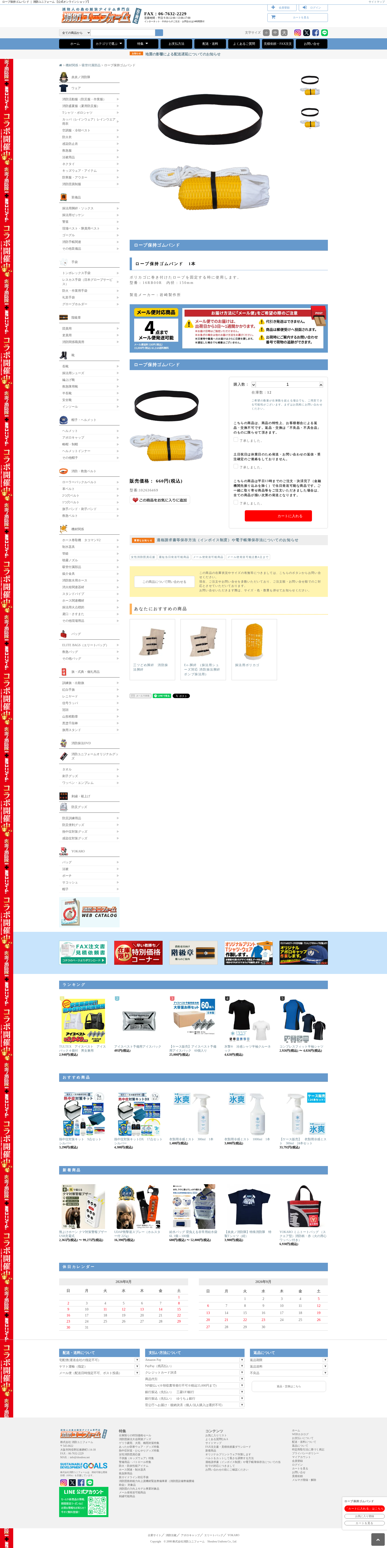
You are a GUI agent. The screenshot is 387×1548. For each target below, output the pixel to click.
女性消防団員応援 (143, 557)
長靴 (65, 366)
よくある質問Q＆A (216, 1439)
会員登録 (284, 7)
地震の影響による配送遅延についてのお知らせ (176, 54)
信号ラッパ (70, 703)
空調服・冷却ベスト (76, 130)
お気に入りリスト (216, 1435)
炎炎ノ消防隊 (80, 77)
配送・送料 (210, 43)
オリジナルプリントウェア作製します (228, 1454)
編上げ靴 (68, 380)
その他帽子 (70, 457)
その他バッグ (71, 658)
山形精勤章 (70, 716)
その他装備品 (71, 248)
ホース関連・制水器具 (132, 1469)
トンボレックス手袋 (76, 273)
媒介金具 (68, 573)
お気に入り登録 (364, 1516)
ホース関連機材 (73, 600)
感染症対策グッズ (74, 838)
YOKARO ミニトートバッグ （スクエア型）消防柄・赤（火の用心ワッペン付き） (303, 1236)
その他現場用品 (73, 620)
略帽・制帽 (70, 444)
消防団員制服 (71, 184)
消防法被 (171, 1535)
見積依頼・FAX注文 (278, 43)
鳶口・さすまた (73, 614)
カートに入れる (290, 516)
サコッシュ (70, 882)
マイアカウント (301, 1457)
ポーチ (67, 875)
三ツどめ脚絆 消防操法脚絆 (150, 667)
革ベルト (68, 489)
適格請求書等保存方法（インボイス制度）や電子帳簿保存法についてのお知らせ (216, 540)
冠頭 (65, 710)
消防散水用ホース (74, 580)
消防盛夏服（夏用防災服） (81, 106)
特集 (140, 43)
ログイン (315, 7)
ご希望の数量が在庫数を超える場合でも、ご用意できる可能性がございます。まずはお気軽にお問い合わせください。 (287, 404)
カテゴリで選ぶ (107, 43)
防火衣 (67, 137)
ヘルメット (70, 431)
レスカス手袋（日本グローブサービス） (87, 282)
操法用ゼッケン (73, 215)
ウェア (76, 88)
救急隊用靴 (70, 386)
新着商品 (210, 1450)
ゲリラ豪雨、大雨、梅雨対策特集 (139, 1443)
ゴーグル (68, 235)
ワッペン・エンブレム (78, 783)
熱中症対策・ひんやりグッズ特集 (139, 1450)
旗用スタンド (71, 730)
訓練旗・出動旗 (73, 683)
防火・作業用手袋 (74, 290)
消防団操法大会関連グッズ (135, 1439)
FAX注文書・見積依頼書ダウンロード (228, 1446)
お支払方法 (176, 43)
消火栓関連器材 (73, 587)
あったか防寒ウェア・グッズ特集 (139, 1446)
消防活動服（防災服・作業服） (84, 99)
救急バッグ (70, 652)
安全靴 (67, 400)
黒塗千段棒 (70, 723)
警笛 (65, 221)
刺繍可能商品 (127, 1496)
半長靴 (67, 393)
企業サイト (154, 1535)
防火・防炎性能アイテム (133, 1465)
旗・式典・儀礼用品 (85, 671)
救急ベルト (70, 515)
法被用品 (68, 157)
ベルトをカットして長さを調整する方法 (229, 1458)
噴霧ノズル (70, 560)
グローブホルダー (74, 304)
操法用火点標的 (73, 607)
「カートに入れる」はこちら (364, 1508)
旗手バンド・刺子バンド (79, 509)
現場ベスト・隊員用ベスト (81, 228)
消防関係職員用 (73, 342)
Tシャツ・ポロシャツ (77, 112)
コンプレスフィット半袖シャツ (301, 1046)
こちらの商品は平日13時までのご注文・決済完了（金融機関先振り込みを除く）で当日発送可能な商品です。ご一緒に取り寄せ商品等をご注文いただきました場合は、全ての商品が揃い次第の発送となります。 (277, 488)
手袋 (74, 262)
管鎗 (65, 553)
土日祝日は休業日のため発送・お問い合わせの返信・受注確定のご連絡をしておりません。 (277, 457)
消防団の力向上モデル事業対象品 (139, 1488)
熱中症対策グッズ (74, 831)
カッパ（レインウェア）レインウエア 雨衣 (89, 121)
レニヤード (70, 696)
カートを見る (301, 17)
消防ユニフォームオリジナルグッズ (94, 756)
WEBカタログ (300, 1434)
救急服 (67, 150)
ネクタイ (68, 164)
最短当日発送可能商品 (174, 557)
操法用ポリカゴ (247, 665)
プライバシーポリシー (305, 1453)
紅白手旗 (68, 689)
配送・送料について (304, 1441)
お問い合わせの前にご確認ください (226, 1469)
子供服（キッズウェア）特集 (136, 1458)
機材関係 (72, 65)
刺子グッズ (70, 776)
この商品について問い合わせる (164, 581)
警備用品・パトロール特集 (135, 1462)
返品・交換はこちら (289, 1386)
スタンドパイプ (73, 594)
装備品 (76, 197)
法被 (65, 869)
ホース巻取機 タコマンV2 (81, 540)
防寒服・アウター (74, 177)
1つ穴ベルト (71, 502)
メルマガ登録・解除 (304, 1480)
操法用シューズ (73, 373)
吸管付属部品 (91, 65)
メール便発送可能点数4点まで (248, 557)
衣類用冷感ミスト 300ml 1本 (191, 1139)
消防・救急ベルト (84, 471)
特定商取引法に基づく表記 (308, 1449)
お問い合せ (312, 43)
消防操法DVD (81, 743)
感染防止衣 (70, 144)
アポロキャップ (73, 437)
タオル (67, 769)
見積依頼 (297, 1476)
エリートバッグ (213, 1535)
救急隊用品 (125, 1473)
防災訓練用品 (71, 818)
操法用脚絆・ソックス (78, 208)
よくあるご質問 (244, 43)
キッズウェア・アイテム (79, 170)
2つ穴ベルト (71, 495)
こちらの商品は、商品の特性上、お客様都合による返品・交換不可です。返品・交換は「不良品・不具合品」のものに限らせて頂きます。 (277, 427)
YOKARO (78, 851)
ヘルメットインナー (76, 451)
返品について (300, 1445)
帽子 (65, 889)
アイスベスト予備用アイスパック (137, 1046)
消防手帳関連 (71, 242)
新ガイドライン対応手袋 (133, 1477)
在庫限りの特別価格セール (135, 1435)
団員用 (67, 328)
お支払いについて (303, 1438)
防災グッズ (79, 807)
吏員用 (67, 335)
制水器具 (68, 547)
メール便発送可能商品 (208, 557)
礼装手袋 (68, 297)
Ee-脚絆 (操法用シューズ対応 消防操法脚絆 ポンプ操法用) (202, 669)
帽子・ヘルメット (84, 420)
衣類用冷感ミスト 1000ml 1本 (247, 1139)
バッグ (76, 634)
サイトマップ (377, 1)
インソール (70, 406)
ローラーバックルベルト (79, 482)
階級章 (76, 317)
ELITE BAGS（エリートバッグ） (85, 645)
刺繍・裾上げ (80, 796)
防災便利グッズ (73, 825)
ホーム (75, 43)
